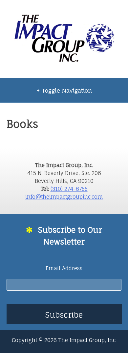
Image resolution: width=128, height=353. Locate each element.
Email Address (64, 268)
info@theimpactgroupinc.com (64, 196)
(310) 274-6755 (69, 189)
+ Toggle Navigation (64, 90)
